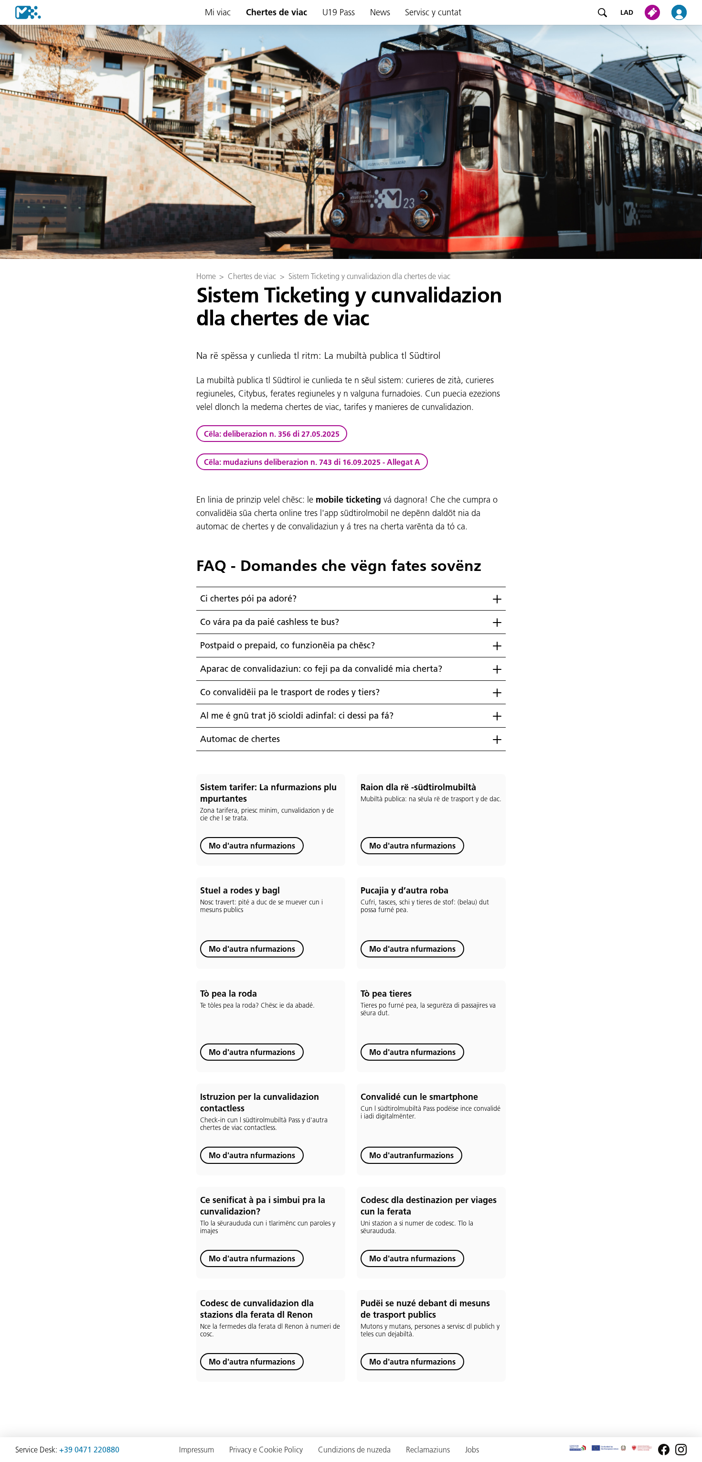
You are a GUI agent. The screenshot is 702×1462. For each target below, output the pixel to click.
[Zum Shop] (654, 12)
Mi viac (218, 12)
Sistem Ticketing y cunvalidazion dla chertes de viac (369, 276)
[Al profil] (685, 12)
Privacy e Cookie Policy (266, 1449)
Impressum (196, 1449)
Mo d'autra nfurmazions (252, 845)
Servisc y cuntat (433, 12)
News (380, 12)
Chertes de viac (276, 12)
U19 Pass (338, 12)
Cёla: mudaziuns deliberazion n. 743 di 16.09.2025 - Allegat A (312, 462)
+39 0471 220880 (89, 1449)
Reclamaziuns (428, 1449)
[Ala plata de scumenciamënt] (20, 12)
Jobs (472, 1449)
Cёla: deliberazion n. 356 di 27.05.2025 (272, 434)
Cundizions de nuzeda (354, 1449)
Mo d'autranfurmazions (411, 1155)
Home (205, 276)
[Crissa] (602, 12)
